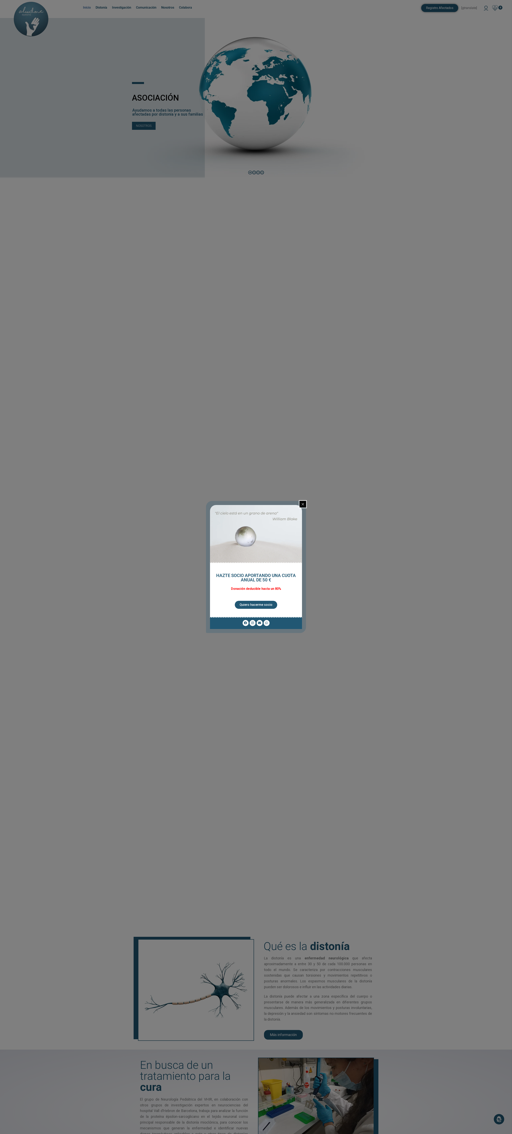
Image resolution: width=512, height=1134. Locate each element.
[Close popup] (303, 504)
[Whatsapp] (267, 623)
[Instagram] (253, 623)
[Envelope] (260, 623)
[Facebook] (246, 623)
